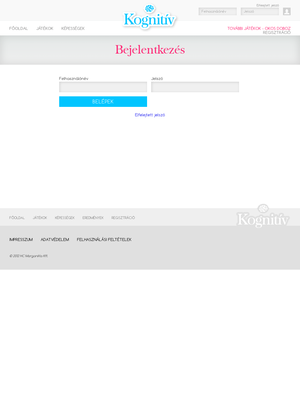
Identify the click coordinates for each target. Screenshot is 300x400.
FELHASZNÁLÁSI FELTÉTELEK (104, 239)
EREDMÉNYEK (93, 218)
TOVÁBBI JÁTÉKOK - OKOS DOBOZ (259, 28)
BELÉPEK (103, 102)
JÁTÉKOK (44, 28)
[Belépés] (287, 11)
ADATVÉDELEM (55, 239)
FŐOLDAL (18, 28)
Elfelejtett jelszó (268, 5)
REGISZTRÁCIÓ (277, 32)
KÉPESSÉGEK (73, 28)
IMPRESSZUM (21, 239)
